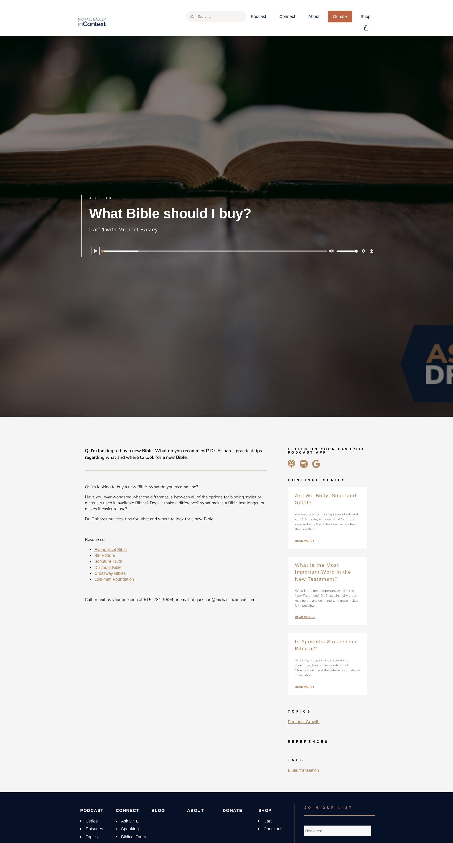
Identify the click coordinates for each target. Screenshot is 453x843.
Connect (287, 16)
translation (309, 770)
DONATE (233, 810)
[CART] (366, 28)
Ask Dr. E (106, 198)
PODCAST (92, 810)
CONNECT (127, 810)
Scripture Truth (108, 561)
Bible (292, 770)
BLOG (158, 810)
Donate (340, 16)
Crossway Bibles (110, 573)
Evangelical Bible (110, 549)
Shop (365, 16)
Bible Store (104, 555)
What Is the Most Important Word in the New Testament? (323, 572)
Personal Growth (303, 721)
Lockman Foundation (114, 579)
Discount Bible (108, 567)
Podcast (258, 16)
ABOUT (195, 810)
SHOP (265, 810)
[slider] (214, 251)
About (313, 16)
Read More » (305, 541)
